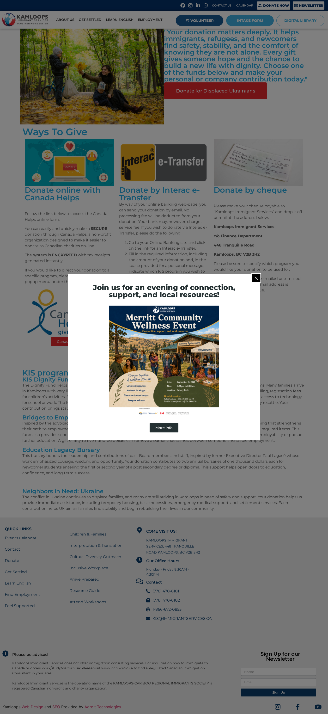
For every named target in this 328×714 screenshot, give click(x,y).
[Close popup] (256, 278)
